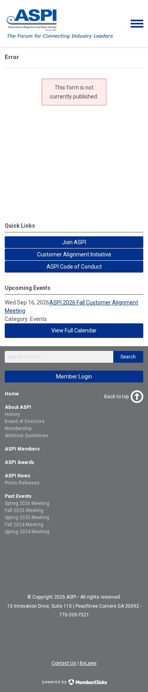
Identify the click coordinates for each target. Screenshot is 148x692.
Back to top (116, 396)
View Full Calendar (74, 330)
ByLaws (88, 663)
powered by (54, 682)
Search (128, 357)
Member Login (74, 376)
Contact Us (64, 663)
